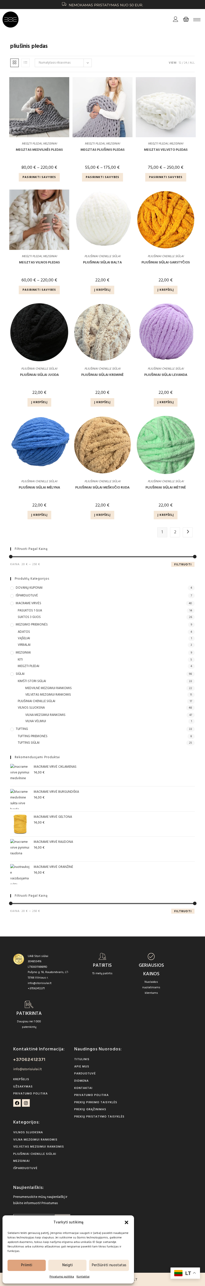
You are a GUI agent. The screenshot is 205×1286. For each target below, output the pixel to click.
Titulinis (82, 1059)
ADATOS (24, 631)
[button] (126, 1222)
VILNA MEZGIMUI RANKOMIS (45, 715)
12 (180, 62)
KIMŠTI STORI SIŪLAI (32, 681)
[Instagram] (26, 1103)
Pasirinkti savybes (39, 177)
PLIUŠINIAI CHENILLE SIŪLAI (102, 256)
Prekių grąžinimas (90, 1109)
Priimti (26, 1265)
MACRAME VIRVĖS (28, 603)
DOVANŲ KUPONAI (29, 587)
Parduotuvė (85, 1073)
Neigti (67, 1265)
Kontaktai (83, 1276)
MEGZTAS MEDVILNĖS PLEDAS (39, 150)
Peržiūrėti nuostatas (109, 1265)
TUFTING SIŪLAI (29, 742)
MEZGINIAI (50, 143)
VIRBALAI (24, 645)
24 (185, 62)
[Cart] (186, 19)
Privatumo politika (62, 1276)
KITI (20, 659)
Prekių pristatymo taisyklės (99, 1116)
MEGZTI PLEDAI (32, 143)
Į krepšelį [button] (102, 289)
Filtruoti (183, 564)
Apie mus (81, 1066)
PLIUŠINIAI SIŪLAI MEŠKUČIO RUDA (102, 488)
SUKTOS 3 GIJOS (29, 617)
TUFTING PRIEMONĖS (33, 736)
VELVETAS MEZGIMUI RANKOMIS (48, 694)
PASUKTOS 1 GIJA (30, 610)
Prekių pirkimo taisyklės (95, 1102)
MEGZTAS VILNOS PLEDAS (39, 262)
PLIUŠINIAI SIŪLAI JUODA (39, 375)
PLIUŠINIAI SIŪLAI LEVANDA (165, 375)
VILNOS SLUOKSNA (31, 707)
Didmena (81, 1080)
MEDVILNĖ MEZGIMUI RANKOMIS (48, 688)
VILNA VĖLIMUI (35, 721)
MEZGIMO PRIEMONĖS (32, 624)
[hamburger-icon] (196, 19)
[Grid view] (14, 63)
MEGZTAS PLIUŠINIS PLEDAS (102, 150)
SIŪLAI (20, 674)
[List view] (25, 63)
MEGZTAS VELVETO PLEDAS (166, 150)
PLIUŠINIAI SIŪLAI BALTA (102, 262)
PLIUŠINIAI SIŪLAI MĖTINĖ (166, 488)
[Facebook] (17, 1103)
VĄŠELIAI (24, 638)
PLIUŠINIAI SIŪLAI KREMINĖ (102, 375)
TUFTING (22, 729)
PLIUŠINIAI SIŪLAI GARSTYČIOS (166, 262)
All (192, 62)
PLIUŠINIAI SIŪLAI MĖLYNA (39, 488)
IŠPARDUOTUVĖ (27, 595)
